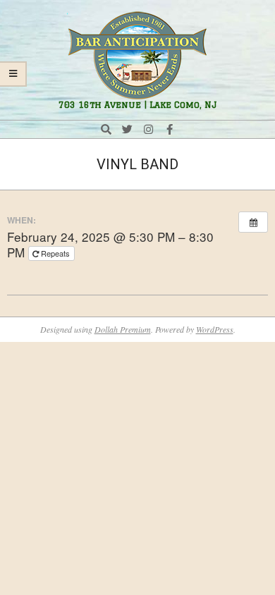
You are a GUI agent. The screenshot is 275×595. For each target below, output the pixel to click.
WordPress (214, 329)
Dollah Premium (122, 329)
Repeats (55, 253)
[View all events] (253, 222)
